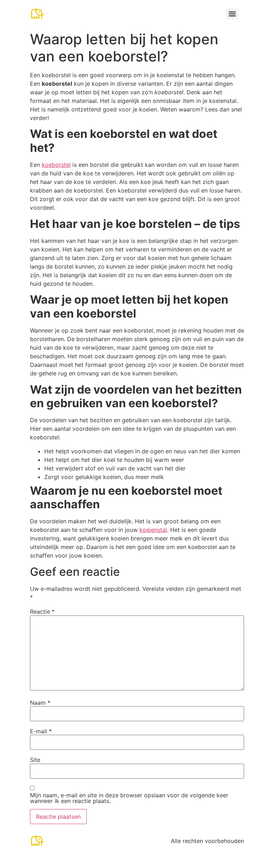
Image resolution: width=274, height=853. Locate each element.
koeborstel (56, 164)
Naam (40, 702)
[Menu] (232, 14)
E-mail (41, 731)
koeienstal (153, 529)
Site (35, 760)
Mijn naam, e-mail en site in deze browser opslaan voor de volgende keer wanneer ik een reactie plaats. (129, 798)
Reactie (42, 611)
